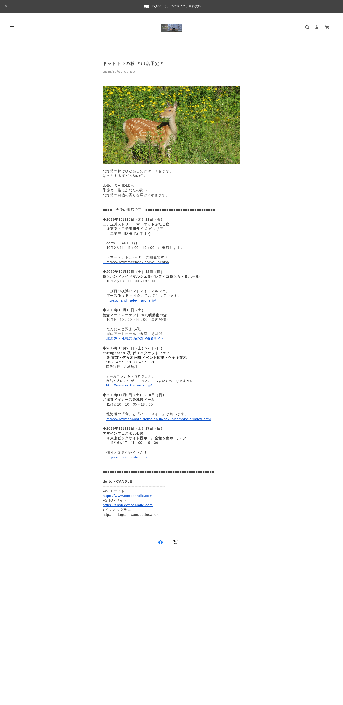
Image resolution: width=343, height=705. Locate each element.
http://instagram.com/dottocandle (131, 515)
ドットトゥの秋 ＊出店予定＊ (133, 63)
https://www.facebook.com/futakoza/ (137, 262)
